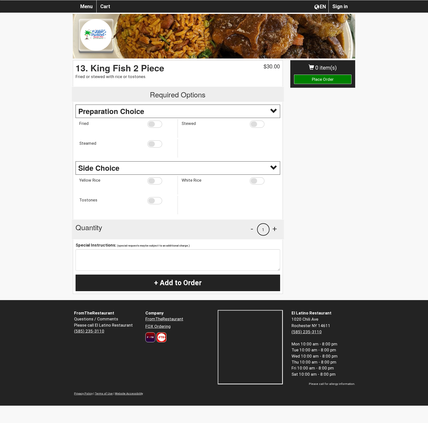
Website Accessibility (129, 393)
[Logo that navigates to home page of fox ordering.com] (160, 337)
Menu (86, 6)
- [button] (252, 228)
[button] (160, 124)
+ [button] (274, 228)
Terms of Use (104, 393)
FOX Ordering (158, 326)
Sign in (340, 6)
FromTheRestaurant (164, 318)
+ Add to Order (178, 283)
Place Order (323, 79)
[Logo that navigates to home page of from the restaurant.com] (150, 337)
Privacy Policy (83, 393)
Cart (105, 6)
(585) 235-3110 (89, 331)
